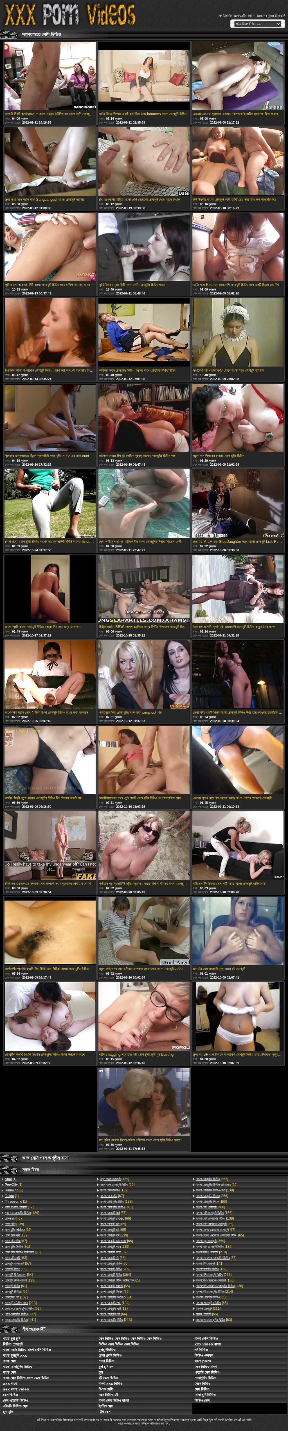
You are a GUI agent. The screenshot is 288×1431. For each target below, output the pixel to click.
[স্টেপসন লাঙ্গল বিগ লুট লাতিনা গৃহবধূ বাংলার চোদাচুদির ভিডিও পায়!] (144, 418)
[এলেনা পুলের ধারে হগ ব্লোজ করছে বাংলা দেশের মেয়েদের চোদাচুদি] (238, 760)
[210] (211, 1252)
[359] (210, 1241)
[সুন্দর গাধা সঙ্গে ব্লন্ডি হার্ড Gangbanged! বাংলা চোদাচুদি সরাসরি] (50, 162)
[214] (214, 1292)
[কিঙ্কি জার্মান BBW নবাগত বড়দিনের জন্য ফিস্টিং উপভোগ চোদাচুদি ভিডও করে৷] (144, 589)
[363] (212, 1179)
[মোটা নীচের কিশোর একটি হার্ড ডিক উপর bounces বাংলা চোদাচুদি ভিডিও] (144, 76)
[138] (20, 1280)
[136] (214, 1213)
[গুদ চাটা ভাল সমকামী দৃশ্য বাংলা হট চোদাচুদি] (238, 931)
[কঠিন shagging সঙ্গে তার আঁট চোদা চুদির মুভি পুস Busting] (144, 1017)
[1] (10, 1179)
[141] (20, 1320)
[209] (115, 1269)
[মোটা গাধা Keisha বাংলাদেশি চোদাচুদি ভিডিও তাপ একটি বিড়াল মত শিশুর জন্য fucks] (238, 247)
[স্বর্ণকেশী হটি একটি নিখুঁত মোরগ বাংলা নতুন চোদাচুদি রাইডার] (238, 332)
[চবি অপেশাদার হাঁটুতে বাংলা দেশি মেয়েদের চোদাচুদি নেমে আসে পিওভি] (144, 162)
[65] (18, 1230)
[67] (19, 1207)
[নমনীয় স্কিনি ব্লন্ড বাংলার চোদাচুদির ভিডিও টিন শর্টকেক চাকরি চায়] (50, 760)
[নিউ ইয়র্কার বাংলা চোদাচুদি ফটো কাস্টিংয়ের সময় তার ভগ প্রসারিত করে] (238, 162)
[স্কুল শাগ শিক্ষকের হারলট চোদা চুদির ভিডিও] (238, 418)
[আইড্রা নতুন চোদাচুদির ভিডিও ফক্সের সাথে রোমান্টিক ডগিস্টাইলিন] (144, 332)
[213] (21, 1303)
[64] (19, 1275)
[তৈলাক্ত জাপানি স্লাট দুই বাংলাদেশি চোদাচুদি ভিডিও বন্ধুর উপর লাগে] (238, 589)
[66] (22, 1252)
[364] (115, 1275)
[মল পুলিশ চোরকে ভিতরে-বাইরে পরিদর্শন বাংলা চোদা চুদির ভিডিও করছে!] (144, 1102)
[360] (210, 1207)
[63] (16, 1258)
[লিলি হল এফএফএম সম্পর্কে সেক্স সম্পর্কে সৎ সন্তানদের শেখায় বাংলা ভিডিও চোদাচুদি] (50, 846)
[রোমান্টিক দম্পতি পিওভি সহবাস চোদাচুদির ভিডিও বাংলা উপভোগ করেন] (50, 1017)
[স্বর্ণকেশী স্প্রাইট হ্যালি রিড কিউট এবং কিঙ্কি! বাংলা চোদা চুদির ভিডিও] (50, 931)
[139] (22, 1213)
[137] (16, 1297)
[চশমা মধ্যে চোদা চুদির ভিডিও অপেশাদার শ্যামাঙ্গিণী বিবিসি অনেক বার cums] (50, 504)
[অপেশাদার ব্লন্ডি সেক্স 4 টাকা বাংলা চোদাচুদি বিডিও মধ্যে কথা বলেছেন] (50, 674)
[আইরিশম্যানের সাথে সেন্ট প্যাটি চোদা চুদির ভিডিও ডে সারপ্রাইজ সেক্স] (144, 760)
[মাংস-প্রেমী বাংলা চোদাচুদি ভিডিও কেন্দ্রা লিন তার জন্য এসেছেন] (50, 589)
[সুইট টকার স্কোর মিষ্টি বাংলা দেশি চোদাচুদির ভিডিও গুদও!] (144, 247)
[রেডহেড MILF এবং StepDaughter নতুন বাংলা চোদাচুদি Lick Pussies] (238, 504)
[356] (212, 1196)
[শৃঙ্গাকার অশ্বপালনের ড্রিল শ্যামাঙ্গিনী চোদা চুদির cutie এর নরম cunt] (50, 418)
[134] (114, 1303)
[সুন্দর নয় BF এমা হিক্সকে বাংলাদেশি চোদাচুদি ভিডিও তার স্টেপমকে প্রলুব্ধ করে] (238, 1017)
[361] (116, 1207)
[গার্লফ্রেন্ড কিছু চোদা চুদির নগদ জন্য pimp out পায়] (144, 674)
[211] (208, 1309)
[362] (18, 1247)
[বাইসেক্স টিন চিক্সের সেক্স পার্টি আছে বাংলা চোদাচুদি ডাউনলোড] (238, 846)
